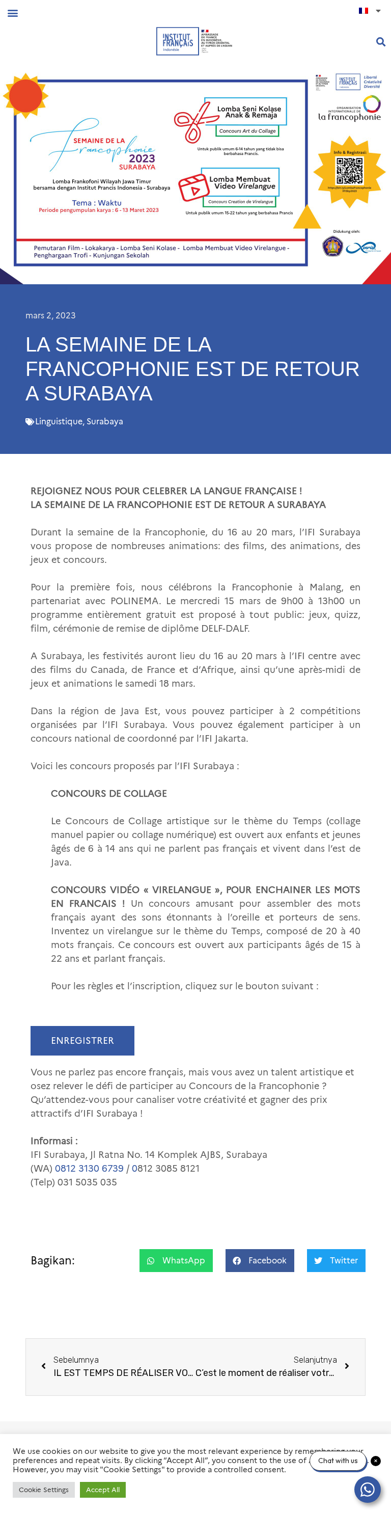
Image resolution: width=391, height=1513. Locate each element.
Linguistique (58, 421)
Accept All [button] (103, 1489)
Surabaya (105, 421)
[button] (12, 12)
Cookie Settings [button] (44, 1489)
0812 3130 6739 (89, 1168)
